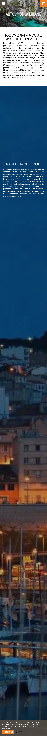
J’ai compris (8, 732)
